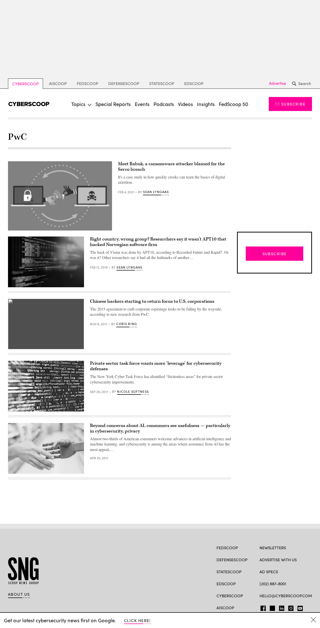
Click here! (137, 620)
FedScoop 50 (233, 103)
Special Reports (113, 103)
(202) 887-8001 (273, 583)
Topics (78, 103)
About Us (19, 594)
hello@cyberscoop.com (286, 595)
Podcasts (164, 103)
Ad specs (269, 571)
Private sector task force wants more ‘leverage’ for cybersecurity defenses (156, 366)
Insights (206, 103)
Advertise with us (278, 559)
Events (142, 103)
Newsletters (273, 547)
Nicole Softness (133, 391)
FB (262, 607)
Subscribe (293, 103)
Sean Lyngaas (156, 192)
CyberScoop (25, 83)
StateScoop (161, 83)
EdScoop (194, 83)
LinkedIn (281, 607)
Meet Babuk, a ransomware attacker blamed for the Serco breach (171, 166)
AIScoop (58, 83)
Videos (185, 103)
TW (271, 607)
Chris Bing (126, 324)
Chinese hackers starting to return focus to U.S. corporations (152, 301)
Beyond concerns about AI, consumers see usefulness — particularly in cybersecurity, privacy (160, 428)
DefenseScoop (123, 83)
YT (298, 607)
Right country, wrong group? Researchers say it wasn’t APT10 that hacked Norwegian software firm (158, 242)
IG (289, 607)
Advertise (277, 83)
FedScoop (87, 83)
